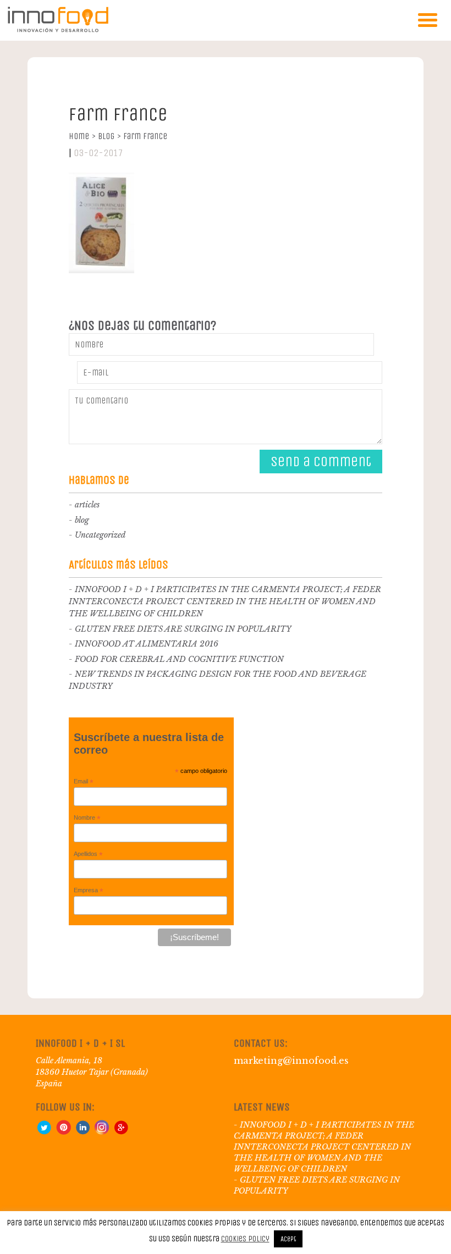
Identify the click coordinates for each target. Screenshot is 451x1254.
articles (87, 505)
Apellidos (88, 854)
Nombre (87, 818)
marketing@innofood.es (291, 1060)
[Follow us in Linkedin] (82, 1131)
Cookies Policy (245, 1239)
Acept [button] (288, 1239)
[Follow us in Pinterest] (63, 1131)
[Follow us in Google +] (121, 1131)
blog (82, 520)
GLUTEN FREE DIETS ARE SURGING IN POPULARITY (183, 629)
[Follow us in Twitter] (44, 1131)
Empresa (88, 890)
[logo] (58, 30)
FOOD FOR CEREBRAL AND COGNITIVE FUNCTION (179, 659)
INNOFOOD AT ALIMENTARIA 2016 (146, 644)
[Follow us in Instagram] (102, 1131)
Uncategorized (100, 535)
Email (84, 782)
